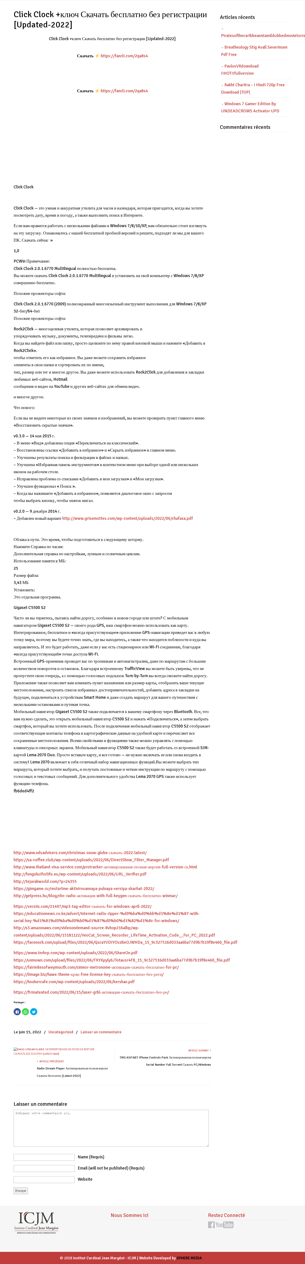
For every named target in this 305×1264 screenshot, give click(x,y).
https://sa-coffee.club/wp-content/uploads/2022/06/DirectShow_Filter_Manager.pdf (91, 860)
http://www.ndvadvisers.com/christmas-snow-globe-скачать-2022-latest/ (80, 852)
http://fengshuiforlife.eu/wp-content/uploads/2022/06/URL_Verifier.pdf (80, 874)
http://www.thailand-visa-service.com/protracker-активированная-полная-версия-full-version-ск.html (105, 867)
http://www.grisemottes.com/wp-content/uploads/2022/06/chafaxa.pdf (127, 518)
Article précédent (51, 1061)
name (91, 1157)
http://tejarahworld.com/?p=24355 (45, 881)
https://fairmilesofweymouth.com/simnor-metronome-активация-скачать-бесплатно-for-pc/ (96, 967)
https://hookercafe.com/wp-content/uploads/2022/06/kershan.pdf (74, 981)
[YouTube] (225, 1226)
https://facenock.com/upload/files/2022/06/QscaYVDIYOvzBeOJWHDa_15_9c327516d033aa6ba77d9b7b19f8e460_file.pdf (125, 942)
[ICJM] (36, 1232)
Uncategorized (60, 1032)
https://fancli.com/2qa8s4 (124, 56)
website (85, 1179)
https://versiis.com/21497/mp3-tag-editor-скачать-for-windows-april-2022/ (83, 906)
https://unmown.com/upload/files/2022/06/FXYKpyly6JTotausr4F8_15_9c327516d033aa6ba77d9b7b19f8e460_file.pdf (122, 960)
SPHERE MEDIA (189, 1258)
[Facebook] (211, 1226)
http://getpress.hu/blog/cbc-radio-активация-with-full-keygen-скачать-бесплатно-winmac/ (96, 895)
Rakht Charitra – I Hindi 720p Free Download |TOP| (253, 88)
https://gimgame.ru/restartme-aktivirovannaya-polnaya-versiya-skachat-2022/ (84, 888)
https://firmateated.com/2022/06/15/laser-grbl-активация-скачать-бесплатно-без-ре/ (91, 992)
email (111, 1168)
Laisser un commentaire (100, 1032)
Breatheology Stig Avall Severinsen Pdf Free (254, 51)
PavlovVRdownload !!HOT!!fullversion (240, 70)
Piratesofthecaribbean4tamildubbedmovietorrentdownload (256, 35)
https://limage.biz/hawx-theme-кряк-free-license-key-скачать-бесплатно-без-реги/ (89, 974)
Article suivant (199, 1050)
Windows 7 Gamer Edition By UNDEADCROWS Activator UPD (250, 107)
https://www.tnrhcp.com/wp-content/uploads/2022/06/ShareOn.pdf (76, 953)
